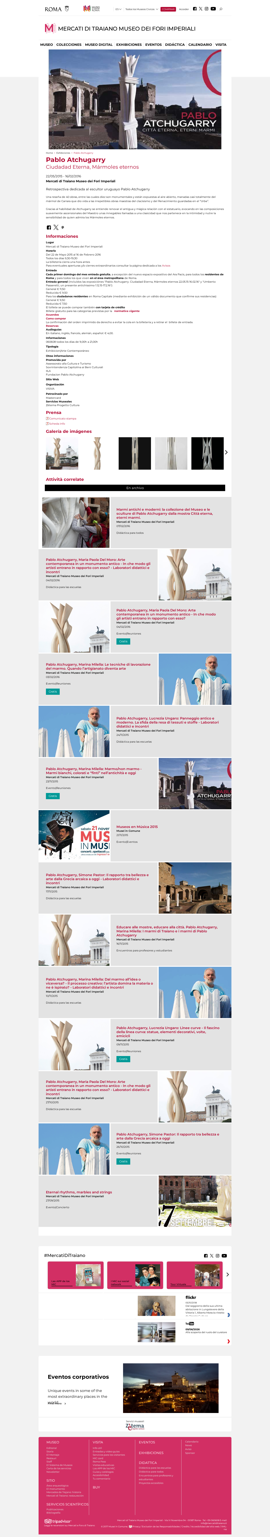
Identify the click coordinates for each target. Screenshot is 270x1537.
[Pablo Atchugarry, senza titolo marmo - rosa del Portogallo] (98, 461)
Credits (185, 1526)
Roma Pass (99, 1461)
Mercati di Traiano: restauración (65, 1495)
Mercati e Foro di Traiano (81, 1525)
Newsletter (53, 1471)
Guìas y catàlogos (103, 1471)
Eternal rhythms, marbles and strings (79, 1192)
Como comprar (56, 318)
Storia (49, 1451)
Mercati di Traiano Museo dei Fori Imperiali (127, 28)
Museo (46, 45)
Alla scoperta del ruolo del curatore (206, 1332)
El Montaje (52, 1454)
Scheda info (57, 423)
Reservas (52, 326)
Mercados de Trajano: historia (63, 1492)
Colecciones (68, 45)
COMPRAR (168, 9)
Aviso (188, 1449)
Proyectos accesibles (151, 1482)
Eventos (153, 45)
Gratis (123, 641)
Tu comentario (101, 1478)
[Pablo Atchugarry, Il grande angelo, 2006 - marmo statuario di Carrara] (207, 462)
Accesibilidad (101, 1475)
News (188, 1445)
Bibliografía (53, 1512)
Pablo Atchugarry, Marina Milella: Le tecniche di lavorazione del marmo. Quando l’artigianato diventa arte (98, 666)
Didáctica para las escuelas (155, 1467)
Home (49, 152)
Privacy (136, 1526)
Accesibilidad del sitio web (205, 1526)
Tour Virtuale (178, 1284)
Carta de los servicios (58, 1468)
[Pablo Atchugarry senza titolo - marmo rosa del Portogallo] (62, 454)
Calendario (200, 45)
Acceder (184, 9)
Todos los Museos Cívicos (139, 9)
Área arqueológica (57, 1485)
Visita (220, 45)
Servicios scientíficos (67, 1504)
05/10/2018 (205, 1309)
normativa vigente (127, 311)
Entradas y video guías (106, 1451)
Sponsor (190, 1452)
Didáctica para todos (151, 1471)
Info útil (97, 1448)
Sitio (50, 1480)
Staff (49, 1461)
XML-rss (224, 1528)
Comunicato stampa (62, 418)
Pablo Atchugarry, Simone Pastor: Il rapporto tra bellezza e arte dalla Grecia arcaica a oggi (167, 1136)
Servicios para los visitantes (109, 1454)
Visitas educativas (103, 1465)
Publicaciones (54, 1509)
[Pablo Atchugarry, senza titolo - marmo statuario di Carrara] (135, 461)
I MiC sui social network (120, 1283)
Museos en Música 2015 (137, 827)
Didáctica (175, 45)
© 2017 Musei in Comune (114, 1526)
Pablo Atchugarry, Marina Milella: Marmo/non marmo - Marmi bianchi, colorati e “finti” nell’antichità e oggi (94, 771)
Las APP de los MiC (104, 1468)
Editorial (51, 1448)
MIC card (98, 1458)
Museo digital (99, 45)
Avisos (166, 265)
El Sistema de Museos (59, 1465)
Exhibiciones (129, 45)
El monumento (55, 1488)
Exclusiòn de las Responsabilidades (161, 1526)
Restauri (51, 1458)
